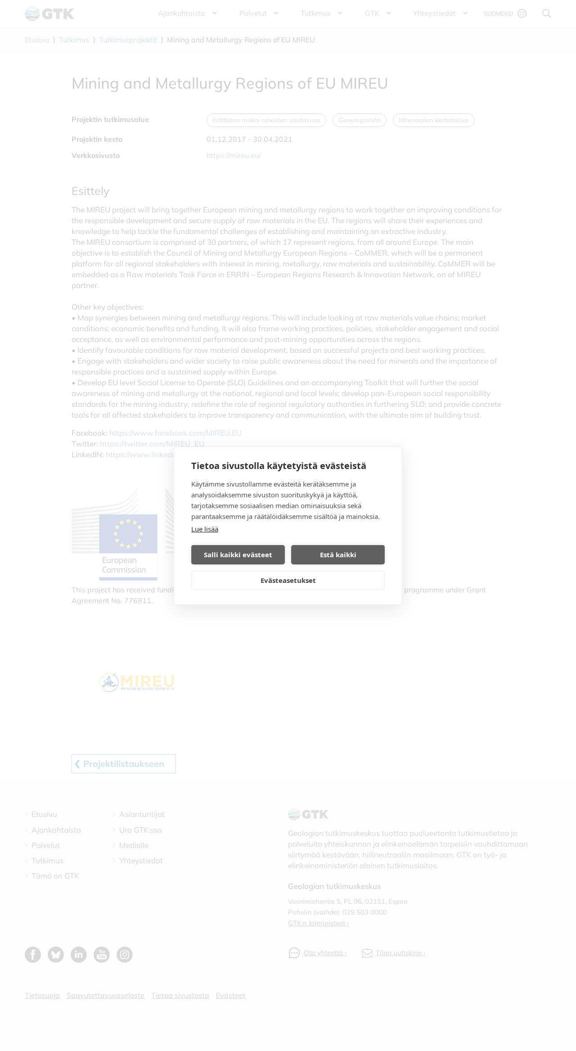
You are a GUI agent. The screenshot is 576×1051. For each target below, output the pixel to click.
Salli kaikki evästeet (238, 554)
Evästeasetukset (288, 580)
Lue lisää (204, 528)
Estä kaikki (338, 554)
